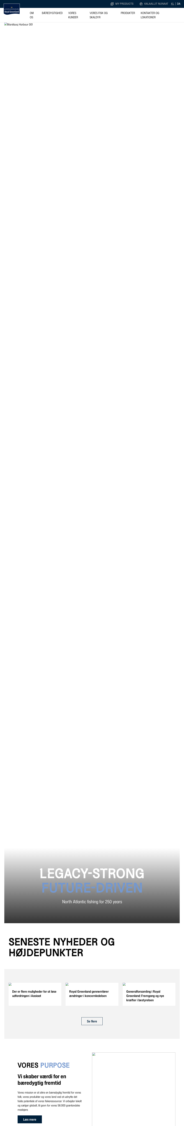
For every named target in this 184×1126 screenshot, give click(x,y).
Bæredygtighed (52, 13)
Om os (32, 15)
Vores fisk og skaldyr (99, 15)
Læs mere (29, 1119)
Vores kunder (73, 15)
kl (172, 3)
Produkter (128, 13)
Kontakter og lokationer (150, 15)
